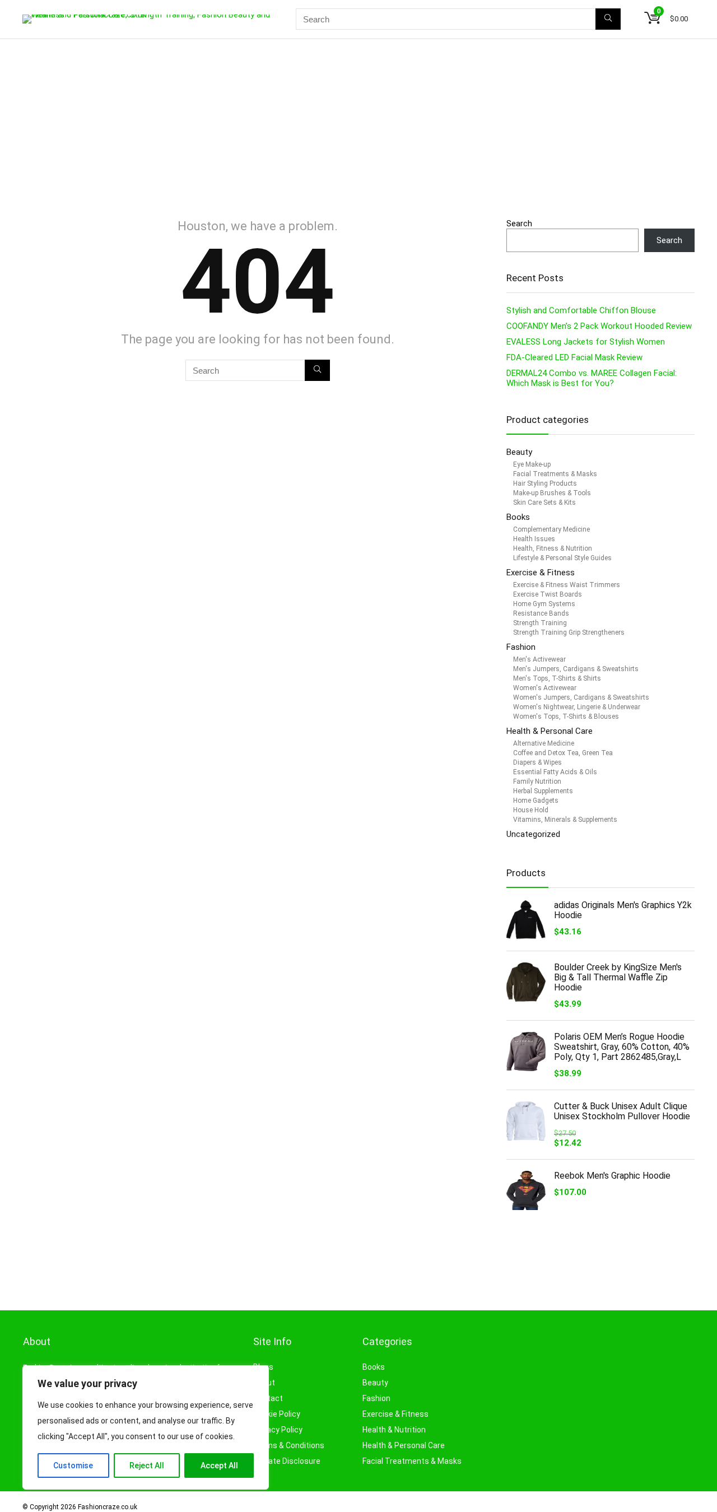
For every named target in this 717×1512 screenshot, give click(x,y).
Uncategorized (533, 834)
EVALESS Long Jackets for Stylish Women (585, 342)
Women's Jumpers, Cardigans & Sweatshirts (581, 697)
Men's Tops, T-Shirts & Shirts (557, 678)
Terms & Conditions (288, 1445)
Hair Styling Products (545, 483)
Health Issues (534, 539)
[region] (145, 1427)
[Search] (608, 19)
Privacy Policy (277, 1429)
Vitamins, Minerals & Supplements (565, 820)
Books (518, 517)
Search (519, 223)
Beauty (520, 452)
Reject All (146, 1465)
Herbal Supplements (543, 791)
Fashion (521, 647)
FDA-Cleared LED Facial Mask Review (574, 357)
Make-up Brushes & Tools (552, 493)
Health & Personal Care (549, 731)
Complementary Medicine (551, 529)
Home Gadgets (535, 800)
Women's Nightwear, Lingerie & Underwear (576, 707)
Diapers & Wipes (537, 762)
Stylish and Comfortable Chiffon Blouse (581, 310)
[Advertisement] (358, 123)
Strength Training (540, 623)
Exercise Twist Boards (547, 594)
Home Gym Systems (544, 604)
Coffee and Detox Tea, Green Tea (563, 753)
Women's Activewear (544, 688)
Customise (73, 1465)
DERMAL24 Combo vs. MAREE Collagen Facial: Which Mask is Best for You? (591, 378)
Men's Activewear (539, 659)
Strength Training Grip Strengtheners (569, 632)
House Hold (530, 810)
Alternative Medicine (543, 743)
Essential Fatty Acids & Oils (555, 772)
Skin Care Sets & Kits (544, 502)
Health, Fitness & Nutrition (552, 548)
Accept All (219, 1465)
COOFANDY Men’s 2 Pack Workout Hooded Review (599, 326)
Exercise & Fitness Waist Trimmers (566, 585)
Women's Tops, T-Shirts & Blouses (566, 716)
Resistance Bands (541, 613)
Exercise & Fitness (540, 572)
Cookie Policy (276, 1413)
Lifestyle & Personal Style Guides (562, 558)
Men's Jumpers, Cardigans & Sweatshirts (576, 669)
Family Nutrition (537, 781)
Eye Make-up (532, 464)
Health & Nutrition (394, 1429)
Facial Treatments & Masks (555, 474)
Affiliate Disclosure (286, 1461)
